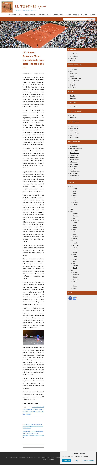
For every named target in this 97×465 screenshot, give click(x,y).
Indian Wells (73, 69)
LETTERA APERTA (58, 15)
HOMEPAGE (12, 15)
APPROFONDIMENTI (29, 15)
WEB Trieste (51, 459)
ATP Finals (73, 98)
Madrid (72, 76)
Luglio (74, 191)
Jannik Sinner (73, 135)
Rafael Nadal (73, 162)
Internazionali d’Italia (75, 78)
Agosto (75, 188)
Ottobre (75, 218)
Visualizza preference (88, 460)
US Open (72, 60)
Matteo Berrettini (74, 128)
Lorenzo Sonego (74, 137)
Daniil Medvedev (74, 159)
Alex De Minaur (74, 150)
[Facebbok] (70, 299)
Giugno (75, 193)
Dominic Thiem (74, 173)
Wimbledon (73, 58)
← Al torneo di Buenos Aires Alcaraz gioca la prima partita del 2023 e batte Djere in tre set (33, 426)
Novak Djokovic (74, 153)
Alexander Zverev (75, 178)
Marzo (74, 200)
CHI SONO (76, 15)
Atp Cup (72, 115)
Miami (71, 71)
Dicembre (75, 213)
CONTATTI (92, 15)
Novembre (76, 216)
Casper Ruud (73, 168)
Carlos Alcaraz (74, 146)
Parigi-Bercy (73, 87)
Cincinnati (72, 82)
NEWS (19, 15)
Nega (76, 460)
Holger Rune (73, 166)
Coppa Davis (73, 106)
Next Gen (72, 96)
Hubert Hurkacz (74, 157)
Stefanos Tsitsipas (74, 175)
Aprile (74, 197)
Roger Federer (74, 155)
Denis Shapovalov (75, 171)
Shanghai (72, 85)
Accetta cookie (66, 460)
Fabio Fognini (73, 130)
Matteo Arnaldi (74, 126)
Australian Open (74, 53)
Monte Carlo (73, 73)
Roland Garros (74, 56)
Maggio (75, 195)
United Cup (73, 117)
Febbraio (75, 202)
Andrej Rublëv (74, 164)
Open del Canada (74, 80)
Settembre (76, 220)
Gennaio (75, 204)
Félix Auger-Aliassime (76, 148)
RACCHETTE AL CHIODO (44, 15)
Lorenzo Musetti (74, 133)
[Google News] (75, 299)
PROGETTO (84, 15)
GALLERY (68, 15)
